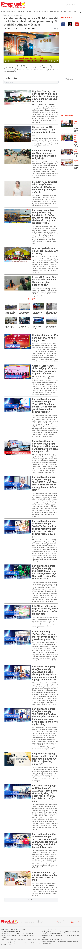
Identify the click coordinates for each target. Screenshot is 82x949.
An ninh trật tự (45, 12)
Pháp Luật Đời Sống (67, 12)
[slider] (24, 61)
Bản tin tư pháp (21, 12)
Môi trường (76, 12)
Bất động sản (29, 12)
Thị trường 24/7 (37, 12)
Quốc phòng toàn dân (12, 12)
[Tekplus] (31, 82)
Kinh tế (51, 12)
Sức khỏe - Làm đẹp (58, 12)
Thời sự (4, 12)
